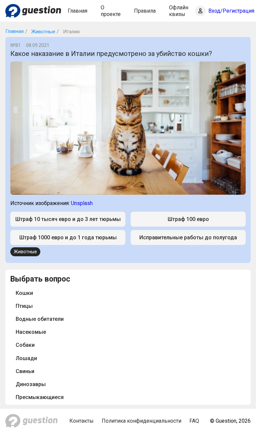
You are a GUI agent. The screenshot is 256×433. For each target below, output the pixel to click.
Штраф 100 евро (188, 219)
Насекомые (31, 332)
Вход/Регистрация (231, 11)
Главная (77, 11)
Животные (42, 32)
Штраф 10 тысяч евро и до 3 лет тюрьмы (68, 219)
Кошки (24, 293)
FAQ (194, 421)
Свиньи (25, 371)
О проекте (111, 10)
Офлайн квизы (178, 10)
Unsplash (82, 203)
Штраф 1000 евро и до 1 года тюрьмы (68, 237)
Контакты (81, 421)
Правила (145, 11)
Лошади (26, 358)
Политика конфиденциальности (141, 421)
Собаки (25, 345)
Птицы (24, 306)
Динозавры (31, 384)
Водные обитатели (40, 319)
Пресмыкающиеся (40, 397)
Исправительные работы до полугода (188, 237)
